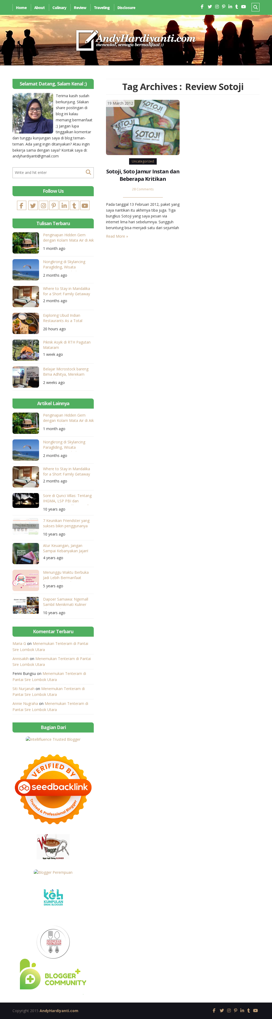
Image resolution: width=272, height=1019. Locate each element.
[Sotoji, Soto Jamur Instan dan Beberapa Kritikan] (143, 127)
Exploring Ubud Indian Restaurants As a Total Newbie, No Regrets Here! (65, 319)
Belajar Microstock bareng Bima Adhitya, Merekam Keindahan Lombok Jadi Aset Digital (67, 372)
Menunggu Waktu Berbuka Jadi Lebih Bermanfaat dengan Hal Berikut (66, 576)
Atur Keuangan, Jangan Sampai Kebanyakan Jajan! (65, 548)
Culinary (59, 7)
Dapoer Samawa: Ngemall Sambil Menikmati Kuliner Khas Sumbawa (65, 603)
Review (80, 7)
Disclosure (126, 7)
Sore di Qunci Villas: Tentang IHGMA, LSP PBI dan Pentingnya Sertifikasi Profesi (68, 499)
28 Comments (143, 189)
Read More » (117, 236)
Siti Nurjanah (23, 688)
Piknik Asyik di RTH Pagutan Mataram (67, 345)
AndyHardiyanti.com (59, 1010)
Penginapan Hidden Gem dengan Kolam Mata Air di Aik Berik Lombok (68, 238)
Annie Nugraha (25, 703)
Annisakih (20, 658)
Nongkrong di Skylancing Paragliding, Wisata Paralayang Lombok (64, 265)
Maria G (19, 643)
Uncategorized (143, 161)
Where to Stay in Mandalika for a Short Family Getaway (66, 291)
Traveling (102, 7)
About (39, 7)
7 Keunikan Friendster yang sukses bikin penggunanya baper (66, 524)
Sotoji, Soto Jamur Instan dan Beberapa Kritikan (143, 175)
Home (21, 7)
